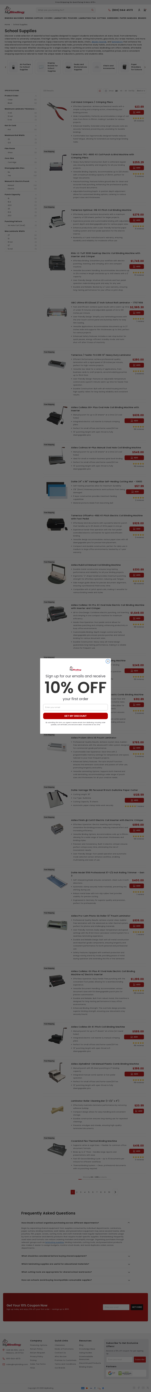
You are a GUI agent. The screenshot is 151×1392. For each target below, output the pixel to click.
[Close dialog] (108, 661)
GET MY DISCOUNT (75, 716)
